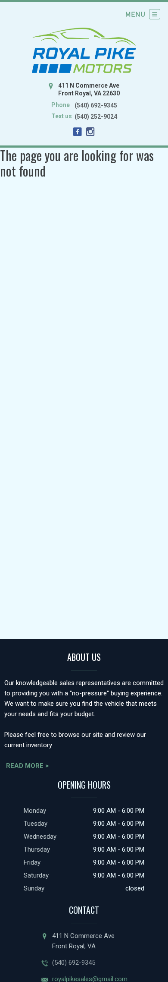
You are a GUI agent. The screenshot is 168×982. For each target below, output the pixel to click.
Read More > (27, 766)
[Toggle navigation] (143, 14)
